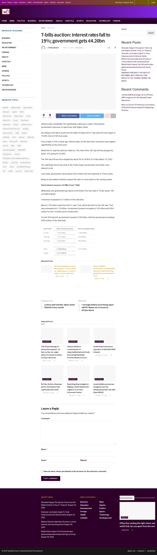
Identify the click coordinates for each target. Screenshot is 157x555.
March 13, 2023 (68, 48)
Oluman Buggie (9, 150)
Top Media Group (23, 167)
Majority (31, 137)
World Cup (29, 171)
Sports (46, 2)
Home (4, 2)
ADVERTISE (151, 551)
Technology (104, 21)
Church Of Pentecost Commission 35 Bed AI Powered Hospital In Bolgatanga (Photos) (138, 107)
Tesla (12, 167)
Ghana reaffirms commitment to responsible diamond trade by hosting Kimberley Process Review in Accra (104, 271)
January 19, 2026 (101, 395)
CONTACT (141, 551)
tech (5, 167)
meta (5, 141)
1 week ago (125, 530)
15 (57, 393)
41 (110, 395)
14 (108, 279)
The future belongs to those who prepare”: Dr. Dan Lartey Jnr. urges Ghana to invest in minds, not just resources (65, 269)
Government (7, 133)
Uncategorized (9, 90)
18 (110, 355)
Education (60, 2)
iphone (21, 137)
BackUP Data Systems (35, 551)
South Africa (25, 162)
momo (5, 146)
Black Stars (18, 116)
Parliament (7, 154)
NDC (12, 146)
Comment (46, 418)
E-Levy (15, 120)
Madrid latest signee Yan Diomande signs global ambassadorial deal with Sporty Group (137, 67)
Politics (9, 2)
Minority (24, 141)
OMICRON (21, 150)
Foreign (116, 21)
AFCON (5, 107)
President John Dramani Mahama (16, 158)
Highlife (6, 137)
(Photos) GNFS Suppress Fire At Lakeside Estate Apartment (137, 97)
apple (14, 112)
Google (25, 129)
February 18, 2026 (101, 355)
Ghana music (26, 124)
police (17, 154)
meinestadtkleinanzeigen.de (132, 95)
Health (29, 2)
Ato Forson (7, 116)
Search (124, 29)
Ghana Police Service (11, 129)
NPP (19, 146)
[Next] (81, 286)
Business (22, 2)
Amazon (6, 112)
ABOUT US (131, 551)
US (4, 171)
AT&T (22, 112)
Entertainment (38, 2)
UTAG (10, 171)
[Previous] (76, 286)
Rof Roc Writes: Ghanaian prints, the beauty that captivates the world (51, 387)
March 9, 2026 (99, 279)
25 (67, 276)
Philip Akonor (53, 48)
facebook (24, 120)
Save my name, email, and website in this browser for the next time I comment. (75, 471)
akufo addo (28, 107)
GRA (17, 133)
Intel (14, 137)
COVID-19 (6, 120)
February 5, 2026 (48, 393)
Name (44, 449)
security (14, 162)
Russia (5, 162)
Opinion (68, 2)
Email (44, 460)
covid (28, 116)
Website (83, 460)
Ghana (15, 124)
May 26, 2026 (59, 276)
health (24, 133)
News (16, 2)
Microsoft (13, 141)
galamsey (6, 124)
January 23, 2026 (74, 395)
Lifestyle (53, 2)
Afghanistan (15, 107)
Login (153, 2)
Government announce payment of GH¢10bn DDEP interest (104, 349)
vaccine (19, 171)
